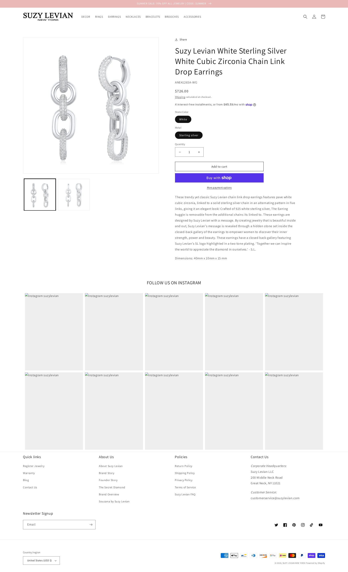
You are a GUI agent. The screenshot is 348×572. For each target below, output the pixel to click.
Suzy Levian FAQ (185, 494)
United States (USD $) (39, 560)
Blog (26, 480)
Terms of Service (185, 487)
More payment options (219, 187)
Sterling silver (188, 135)
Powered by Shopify (315, 563)
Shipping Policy (185, 473)
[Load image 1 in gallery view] (40, 194)
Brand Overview (109, 494)
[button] (305, 16)
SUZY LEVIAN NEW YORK (294, 563)
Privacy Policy (183, 480)
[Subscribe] (90, 524)
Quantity (180, 144)
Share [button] (183, 39)
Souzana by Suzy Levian (114, 501)
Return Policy (183, 466)
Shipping (180, 96)
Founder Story (108, 480)
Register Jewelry (34, 466)
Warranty (29, 473)
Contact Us (30, 487)
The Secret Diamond (112, 487)
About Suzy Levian (111, 466)
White (183, 119)
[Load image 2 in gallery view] (74, 194)
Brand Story (106, 473)
